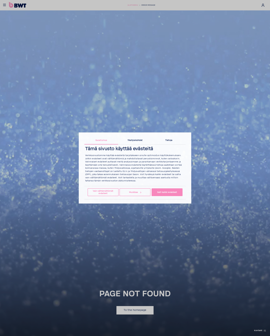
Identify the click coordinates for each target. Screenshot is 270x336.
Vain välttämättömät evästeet (103, 192)
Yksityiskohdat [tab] (135, 140)
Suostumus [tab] (101, 140)
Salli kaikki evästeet (167, 192)
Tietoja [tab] (168, 140)
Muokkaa (133, 192)
